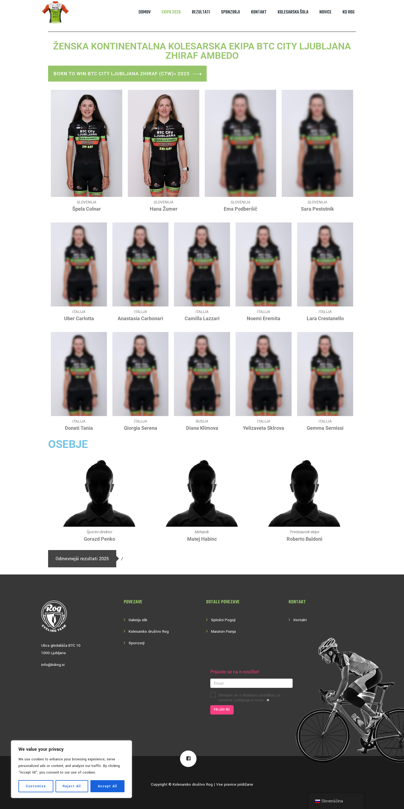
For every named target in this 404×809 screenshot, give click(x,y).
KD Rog (348, 12)
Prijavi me (222, 710)
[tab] (82, 558)
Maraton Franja (223, 631)
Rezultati (201, 12)
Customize (36, 786)
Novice (325, 12)
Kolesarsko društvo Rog (149, 631)
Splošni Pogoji (223, 620)
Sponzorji (230, 12)
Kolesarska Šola (293, 12)
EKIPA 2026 (171, 12)
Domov (145, 12)
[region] (71, 769)
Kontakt (259, 12)
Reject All (72, 786)
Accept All (107, 786)
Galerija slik (138, 620)
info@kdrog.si (53, 664)
